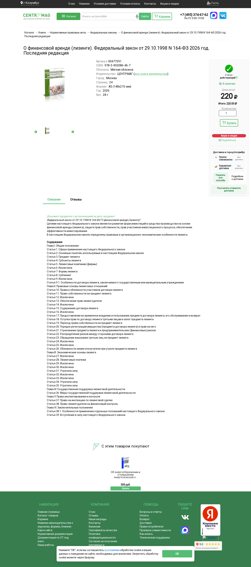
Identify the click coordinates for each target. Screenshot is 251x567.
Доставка (146, 522)
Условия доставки (105, 3)
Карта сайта (45, 530)
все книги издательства (151, 74)
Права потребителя (151, 526)
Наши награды (97, 519)
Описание (54, 199)
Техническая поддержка (155, 537)
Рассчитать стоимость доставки (229, 189)
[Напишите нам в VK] (223, 15)
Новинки (84, 3)
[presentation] (36, 132)
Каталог (71, 16)
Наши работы (46, 544)
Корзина (43, 519)
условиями (113, 550)
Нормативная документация (55, 533)
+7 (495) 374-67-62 (194, 15)
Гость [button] (215, 3)
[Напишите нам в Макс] (213, 15)
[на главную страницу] (38, 23)
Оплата (144, 515)
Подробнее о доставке (237, 177)
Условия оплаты (130, 3)
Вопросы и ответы (151, 511)
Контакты (150, 3)
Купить (231, 123)
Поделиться (228, 140)
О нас (71, 3)
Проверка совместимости (155, 530)
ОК (177, 553)
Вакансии (94, 526)
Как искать (146, 533)
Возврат (145, 519)
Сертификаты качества (103, 530)
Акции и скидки (169, 3)
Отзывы (76, 199)
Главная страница (49, 511)
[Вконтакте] (185, 517)
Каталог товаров (48, 515)
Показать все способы (220, 178)
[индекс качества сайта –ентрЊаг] (210, 539)
